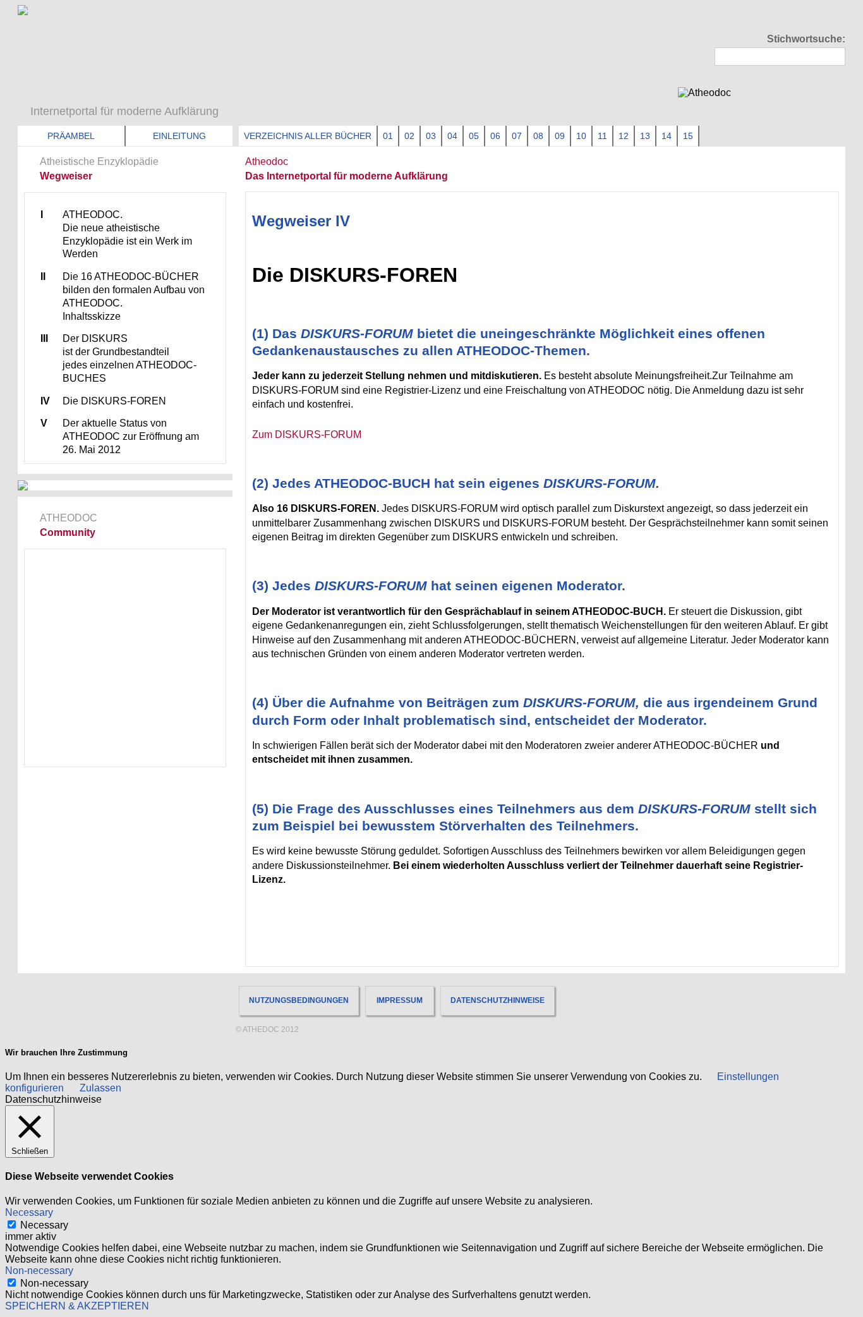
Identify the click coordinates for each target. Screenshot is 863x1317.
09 (560, 136)
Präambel (71, 136)
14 (666, 136)
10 (581, 136)
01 (388, 136)
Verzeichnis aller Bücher (307, 136)
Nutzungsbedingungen (299, 1000)
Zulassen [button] (100, 1088)
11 (602, 136)
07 (517, 136)
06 (495, 136)
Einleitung (179, 136)
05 (474, 136)
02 (409, 136)
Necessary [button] (29, 1212)
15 (688, 136)
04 (452, 136)
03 (431, 136)
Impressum (400, 1000)
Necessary (44, 1225)
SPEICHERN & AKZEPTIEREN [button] (77, 1306)
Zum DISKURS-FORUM (306, 434)
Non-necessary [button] (39, 1270)
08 (538, 136)
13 (645, 136)
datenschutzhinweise (497, 1000)
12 (624, 136)
